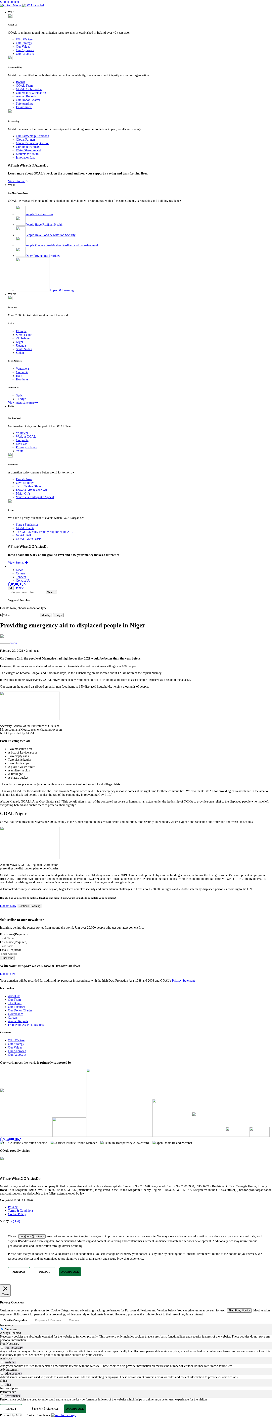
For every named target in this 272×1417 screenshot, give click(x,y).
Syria (19, 395)
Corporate (22, 440)
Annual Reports (26, 96)
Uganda (21, 345)
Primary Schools (26, 447)
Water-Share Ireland (28, 150)
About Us (14, 996)
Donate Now (24, 479)
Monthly (46, 615)
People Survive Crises (39, 214)
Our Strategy (24, 43)
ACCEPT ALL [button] (70, 1271)
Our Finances (16, 1006)
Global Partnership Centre (32, 143)
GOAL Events (25, 528)
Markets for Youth (27, 154)
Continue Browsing (29, 905)
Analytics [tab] (6, 1358)
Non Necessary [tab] (9, 1343)
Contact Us (23, 580)
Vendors (74, 1320)
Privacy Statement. (184, 980)
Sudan (20, 352)
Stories (14, 643)
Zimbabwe (22, 338)
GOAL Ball (23, 535)
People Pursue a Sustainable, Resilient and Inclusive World (62, 245)
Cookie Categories (15, 1320)
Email (10, 950)
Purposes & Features (48, 1320)
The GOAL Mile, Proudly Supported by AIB (44, 531)
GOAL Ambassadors (29, 89)
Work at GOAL (26, 436)
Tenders (21, 577)
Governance (15, 1014)
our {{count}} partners (32, 1236)
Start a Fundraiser (27, 524)
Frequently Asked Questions (26, 1024)
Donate (19, 588)
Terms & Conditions (21, 1210)
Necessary (11, 1329)
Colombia (22, 372)
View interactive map (21, 402)
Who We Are (24, 39)
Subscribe (7, 957)
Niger (19, 342)
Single (58, 615)
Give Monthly (25, 482)
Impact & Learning (62, 290)
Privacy (13, 1207)
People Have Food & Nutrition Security (50, 235)
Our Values (23, 46)
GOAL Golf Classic (28, 539)
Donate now (8, 973)
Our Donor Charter (28, 100)
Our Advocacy (25, 53)
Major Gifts (23, 493)
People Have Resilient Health (44, 224)
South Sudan (24, 349)
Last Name (13, 942)
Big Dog (15, 1221)
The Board (15, 1003)
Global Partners (25, 139)
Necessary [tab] (6, 1325)
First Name (13, 934)
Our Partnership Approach (32, 136)
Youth (19, 451)
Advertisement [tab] (9, 1369)
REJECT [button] (44, 1271)
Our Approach (25, 50)
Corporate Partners (27, 146)
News (19, 569)
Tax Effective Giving (29, 486)
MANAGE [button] (19, 1271)
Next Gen (22, 443)
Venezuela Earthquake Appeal (35, 497)
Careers (20, 573)
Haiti (19, 375)
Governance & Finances (31, 92)
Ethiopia (21, 331)
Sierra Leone (24, 334)
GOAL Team (24, 85)
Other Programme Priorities (42, 255)
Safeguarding (24, 103)
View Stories (16, 181)
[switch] (2, 1347)
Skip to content (9, 1)
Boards (20, 82)
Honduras (22, 379)
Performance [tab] (8, 1391)
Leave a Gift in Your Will (32, 490)
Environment (24, 107)
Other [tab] (3, 1380)
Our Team (14, 999)
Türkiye (21, 399)
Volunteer (22, 433)
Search (51, 592)
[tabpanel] (136, 1338)
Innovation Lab (25, 157)
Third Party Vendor (239, 1310)
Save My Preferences (45, 1408)
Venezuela (22, 368)
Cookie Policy (17, 1214)
